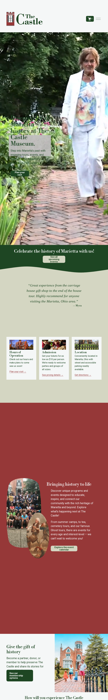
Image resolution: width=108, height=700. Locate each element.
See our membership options (16, 675)
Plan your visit (20, 173)
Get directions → (83, 375)
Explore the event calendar (64, 548)
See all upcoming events (54, 259)
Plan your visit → (17, 371)
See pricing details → (52, 375)
